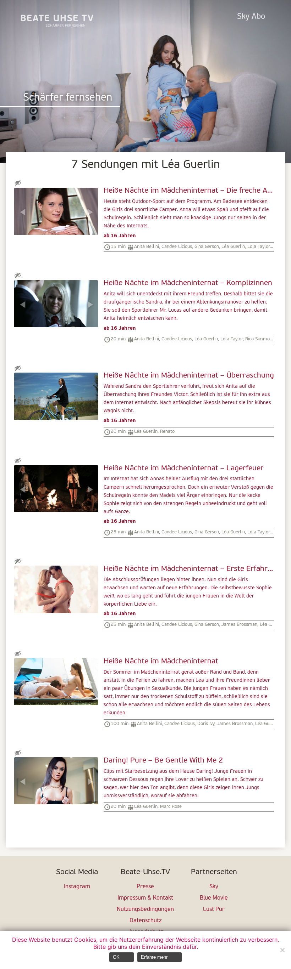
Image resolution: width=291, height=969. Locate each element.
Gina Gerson (206, 246)
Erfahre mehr (154, 957)
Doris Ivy (205, 723)
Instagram (77, 887)
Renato (167, 431)
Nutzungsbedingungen (145, 909)
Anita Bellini (146, 246)
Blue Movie (214, 898)
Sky (213, 887)
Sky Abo (251, 17)
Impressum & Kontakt (145, 898)
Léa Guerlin (233, 246)
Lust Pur (214, 909)
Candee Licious (176, 246)
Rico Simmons (259, 339)
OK (116, 957)
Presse (145, 887)
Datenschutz (145, 921)
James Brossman (239, 624)
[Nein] (282, 949)
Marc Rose (171, 806)
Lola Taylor (258, 246)
